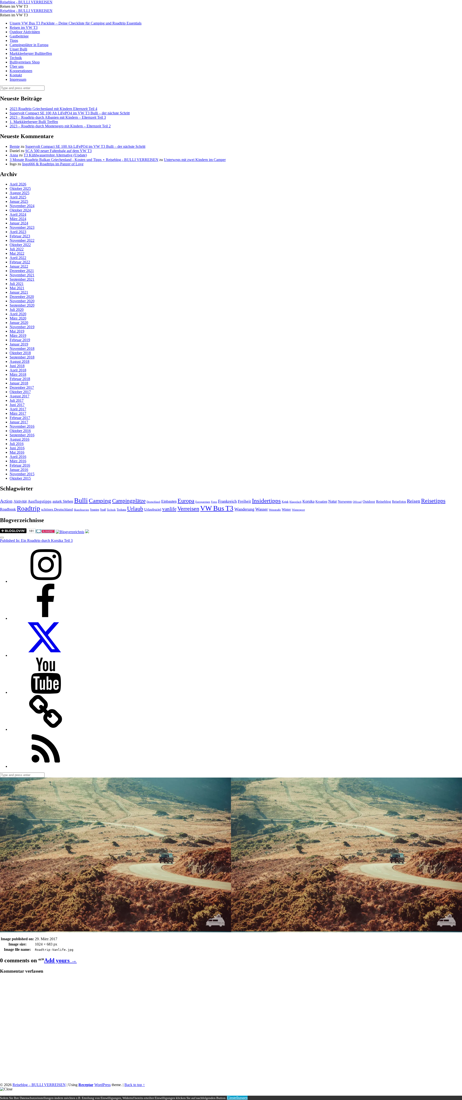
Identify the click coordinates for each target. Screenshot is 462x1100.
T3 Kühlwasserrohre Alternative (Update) (55, 155)
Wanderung (244, 509)
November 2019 (22, 327)
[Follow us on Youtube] (46, 692)
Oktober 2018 (20, 353)
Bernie (15, 146)
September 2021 (22, 279)
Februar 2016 (20, 465)
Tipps (14, 40)
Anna (14, 155)
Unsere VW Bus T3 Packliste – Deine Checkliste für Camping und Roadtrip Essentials (75, 23)
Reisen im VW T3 (24, 27)
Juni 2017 (17, 405)
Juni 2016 (17, 448)
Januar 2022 (19, 266)
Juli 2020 (17, 310)
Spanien (94, 509)
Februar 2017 (20, 418)
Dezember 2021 (22, 271)
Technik (16, 58)
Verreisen (188, 509)
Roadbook (8, 509)
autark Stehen (62, 501)
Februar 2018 (20, 379)
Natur (332, 501)
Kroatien (321, 501)
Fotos (214, 502)
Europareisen (202, 502)
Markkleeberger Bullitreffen (31, 53)
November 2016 (22, 426)
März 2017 (18, 413)
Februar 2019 (20, 340)
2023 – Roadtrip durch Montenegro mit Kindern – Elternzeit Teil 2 (60, 126)
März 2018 (18, 374)
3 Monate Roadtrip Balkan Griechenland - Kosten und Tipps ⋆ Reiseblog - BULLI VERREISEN (84, 160)
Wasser (261, 509)
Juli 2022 (17, 249)
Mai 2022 (17, 253)
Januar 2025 (19, 201)
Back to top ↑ (134, 1085)
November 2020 (22, 301)
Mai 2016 (17, 452)
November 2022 (22, 240)
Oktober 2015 (20, 478)
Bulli (81, 500)
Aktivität (20, 501)
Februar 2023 (20, 236)
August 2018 (19, 361)
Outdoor (369, 501)
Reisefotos (399, 501)
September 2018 (22, 357)
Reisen (413, 501)
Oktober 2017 (20, 392)
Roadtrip (28, 508)
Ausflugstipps (39, 501)
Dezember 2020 (22, 297)
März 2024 (18, 219)
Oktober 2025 (20, 188)
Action (6, 501)
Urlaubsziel (152, 509)
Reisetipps (433, 501)
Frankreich (227, 501)
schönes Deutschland (57, 509)
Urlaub (135, 509)
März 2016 (18, 461)
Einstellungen (237, 1098)
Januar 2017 (19, 422)
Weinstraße (275, 509)
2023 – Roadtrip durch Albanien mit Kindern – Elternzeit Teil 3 (58, 117)
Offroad (357, 502)
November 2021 (22, 275)
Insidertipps (266, 500)
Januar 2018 (19, 383)
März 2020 (18, 318)
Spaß (103, 509)
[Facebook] (46, 618)
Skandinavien (81, 509)
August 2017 (19, 396)
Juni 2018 (17, 366)
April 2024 (18, 214)
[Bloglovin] (46, 729)
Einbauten (169, 501)
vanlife (169, 509)
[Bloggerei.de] (45, 532)
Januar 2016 (19, 470)
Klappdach (295, 502)
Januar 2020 (19, 323)
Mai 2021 (17, 288)
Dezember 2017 (22, 387)
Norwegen (345, 501)
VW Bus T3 (216, 508)
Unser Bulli (18, 49)
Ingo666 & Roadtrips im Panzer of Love (52, 164)
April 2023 (18, 232)
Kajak (285, 501)
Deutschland (153, 502)
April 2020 (18, 314)
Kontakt (16, 75)
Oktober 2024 (20, 210)
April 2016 (18, 457)
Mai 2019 (17, 331)
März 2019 (18, 336)
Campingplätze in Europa (29, 45)
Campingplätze (129, 501)
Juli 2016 (17, 444)
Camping (100, 500)
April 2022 (18, 258)
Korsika (308, 501)
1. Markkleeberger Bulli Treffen (34, 122)
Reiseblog (383, 501)
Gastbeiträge (19, 36)
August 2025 (19, 193)
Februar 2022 (20, 262)
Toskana (121, 509)
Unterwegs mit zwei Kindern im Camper (195, 160)
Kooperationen (21, 71)
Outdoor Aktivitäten (25, 32)
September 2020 (22, 305)
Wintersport (298, 509)
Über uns (17, 66)
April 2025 (18, 197)
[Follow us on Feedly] (46, 766)
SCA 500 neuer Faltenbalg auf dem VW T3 (58, 151)
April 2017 (18, 409)
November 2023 (22, 227)
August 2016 (19, 439)
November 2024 (22, 206)
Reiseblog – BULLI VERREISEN (39, 1085)
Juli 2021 (17, 284)
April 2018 (18, 370)
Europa (186, 500)
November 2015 (22, 474)
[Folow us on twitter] (46, 655)
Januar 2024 (19, 223)
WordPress (102, 1085)
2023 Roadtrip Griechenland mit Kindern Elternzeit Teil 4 (53, 109)
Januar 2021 (19, 292)
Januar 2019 (19, 344)
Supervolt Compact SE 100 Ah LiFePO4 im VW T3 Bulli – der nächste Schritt (70, 113)
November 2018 (22, 348)
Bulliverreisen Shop (25, 62)
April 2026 (18, 184)
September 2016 (22, 435)
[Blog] (70, 532)
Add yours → (60, 960)
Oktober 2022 (20, 245)
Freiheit (244, 501)
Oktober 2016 (20, 431)
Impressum (18, 79)
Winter (286, 509)
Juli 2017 (17, 400)
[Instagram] (46, 581)
